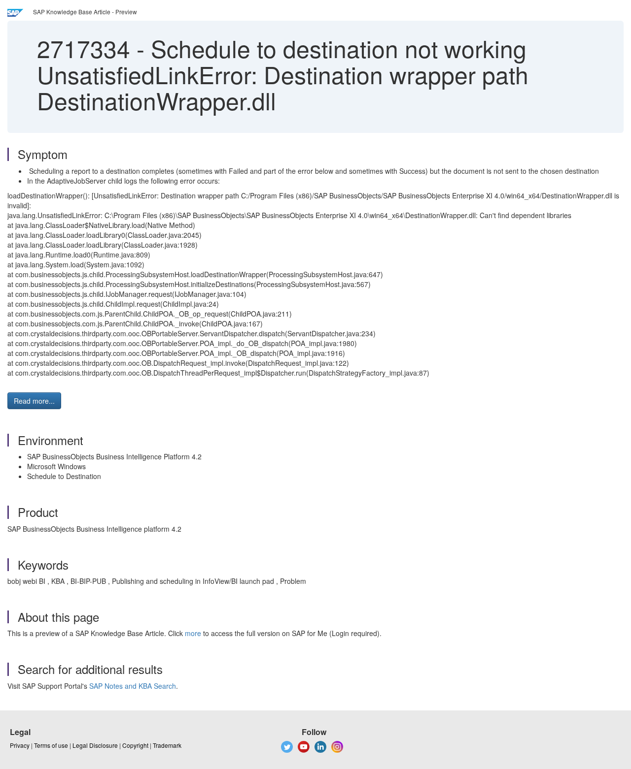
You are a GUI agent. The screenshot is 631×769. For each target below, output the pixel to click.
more (193, 633)
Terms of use (51, 745)
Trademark (167, 745)
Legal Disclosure (95, 745)
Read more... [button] (34, 401)
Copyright (135, 745)
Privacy (20, 745)
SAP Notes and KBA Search (132, 686)
